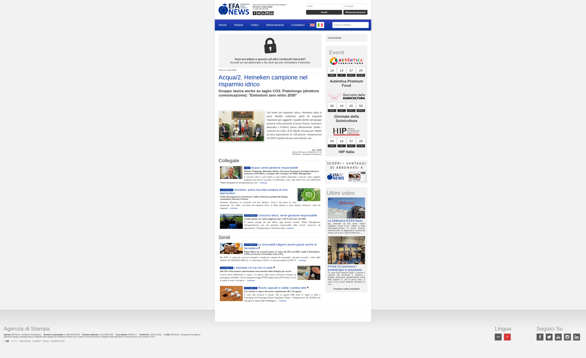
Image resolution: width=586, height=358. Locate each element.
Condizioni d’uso (58, 341)
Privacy (46, 341)
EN (498, 337)
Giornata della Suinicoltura (346, 118)
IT (507, 337)
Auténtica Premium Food (346, 83)
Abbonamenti (275, 25)
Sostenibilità (231, 70)
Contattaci (298, 25)
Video (255, 25)
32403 (152, 337)
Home (223, 25)
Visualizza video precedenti (346, 289)
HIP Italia (346, 152)
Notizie (238, 25)
